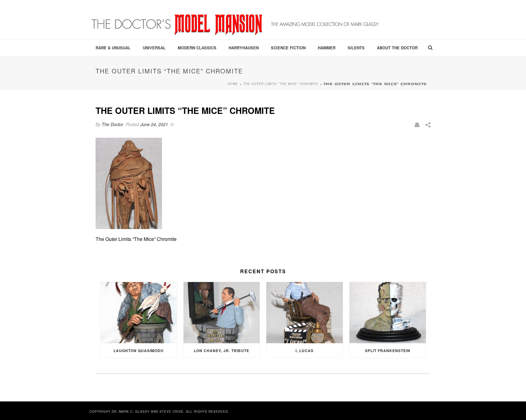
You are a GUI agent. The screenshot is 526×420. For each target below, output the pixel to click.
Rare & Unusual (113, 48)
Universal (154, 48)
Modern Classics (197, 48)
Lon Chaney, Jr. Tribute (221, 350)
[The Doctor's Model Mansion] (235, 20)
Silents (356, 48)
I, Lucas (305, 350)
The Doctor (112, 124)
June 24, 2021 (154, 124)
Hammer (326, 48)
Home (233, 84)
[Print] (417, 124)
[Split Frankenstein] (387, 312)
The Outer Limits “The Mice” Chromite (280, 84)
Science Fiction (288, 48)
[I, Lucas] (304, 312)
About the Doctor (397, 48)
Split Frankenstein (387, 350)
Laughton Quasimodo (138, 350)
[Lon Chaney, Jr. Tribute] (222, 312)
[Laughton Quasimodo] (138, 312)
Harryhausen (244, 48)
